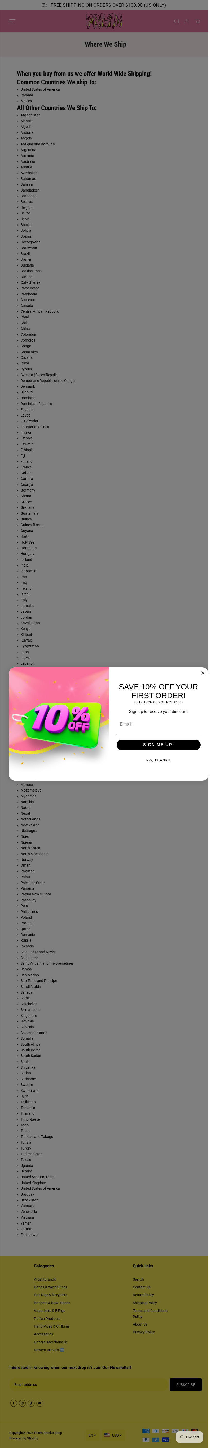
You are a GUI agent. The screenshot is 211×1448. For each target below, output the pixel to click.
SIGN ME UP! (158, 745)
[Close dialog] (203, 673)
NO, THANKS (158, 760)
